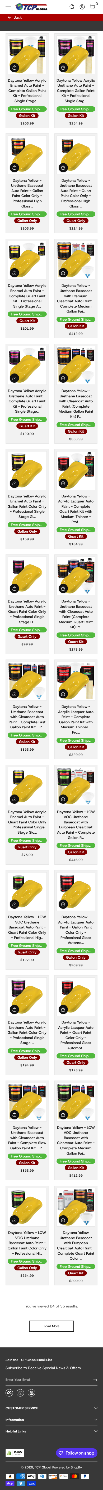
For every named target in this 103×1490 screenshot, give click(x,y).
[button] (72, 7)
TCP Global (43, 1467)
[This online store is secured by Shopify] (15, 1453)
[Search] (72, 7)
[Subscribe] (93, 1379)
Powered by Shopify (67, 1467)
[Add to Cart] (14, 67)
